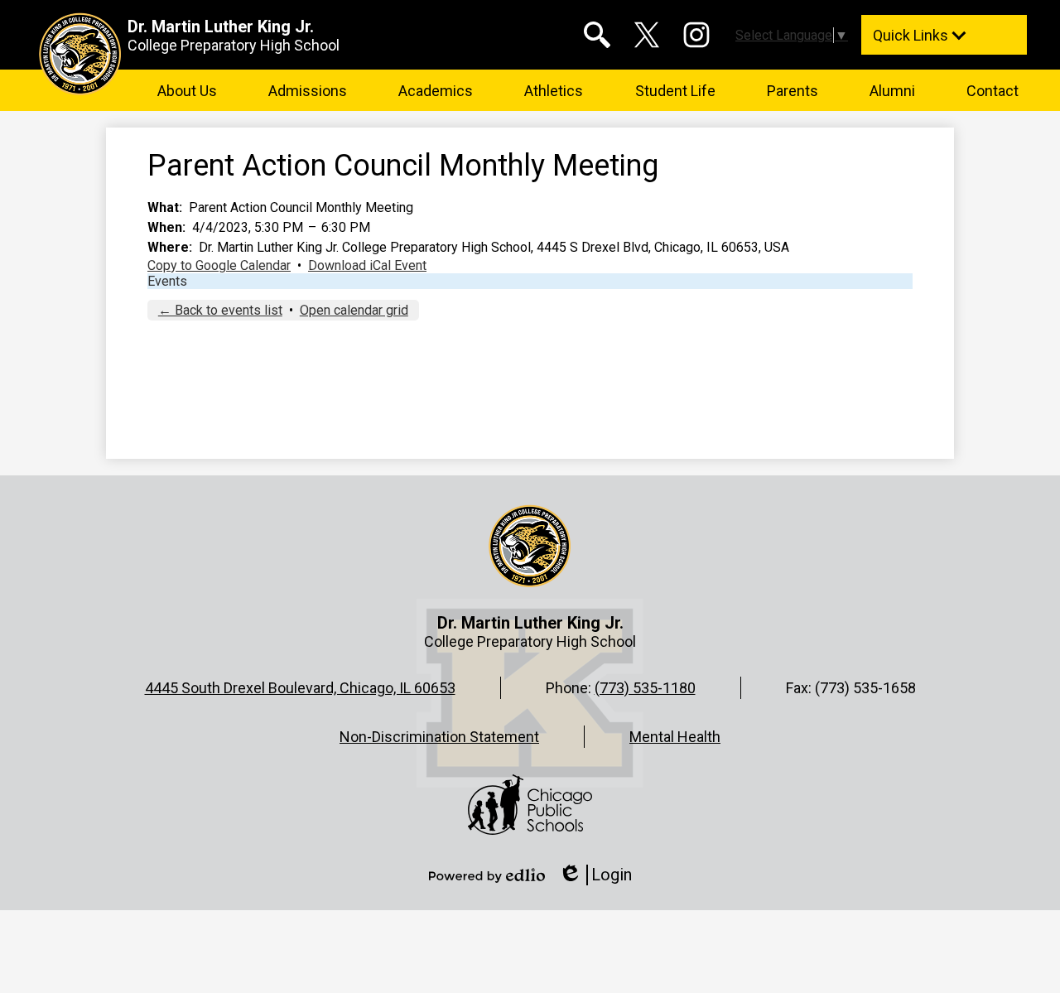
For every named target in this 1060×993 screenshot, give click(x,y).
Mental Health (674, 736)
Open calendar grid (354, 310)
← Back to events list (220, 310)
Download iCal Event (367, 265)
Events (167, 281)
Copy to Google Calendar (219, 265)
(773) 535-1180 (645, 688)
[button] (187, 90)
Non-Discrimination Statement (439, 736)
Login (595, 875)
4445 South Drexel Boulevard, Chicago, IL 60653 (300, 688)
